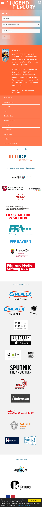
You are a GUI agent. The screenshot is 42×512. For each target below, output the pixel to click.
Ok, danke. (34, 500)
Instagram (8, 134)
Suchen (6, 37)
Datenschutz (9, 102)
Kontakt (7, 107)
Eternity (16, 50)
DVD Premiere (9, 120)
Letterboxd (8, 139)
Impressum (8, 98)
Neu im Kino (8, 116)
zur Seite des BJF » (11, 143)
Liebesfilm (16, 92)
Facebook (7, 130)
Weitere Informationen (24, 505)
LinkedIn (7, 125)
